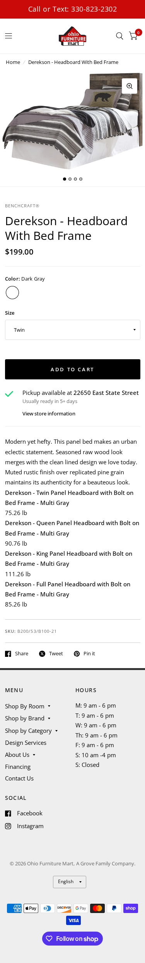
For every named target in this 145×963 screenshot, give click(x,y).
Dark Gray (12, 292)
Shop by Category (28, 730)
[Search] (119, 36)
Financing (18, 766)
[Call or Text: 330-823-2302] (72, 9)
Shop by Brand (24, 718)
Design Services (25, 742)
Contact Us (19, 778)
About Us (17, 754)
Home (13, 62)
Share (21, 654)
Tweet (56, 654)
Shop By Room (24, 706)
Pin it (89, 654)
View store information (48, 413)
